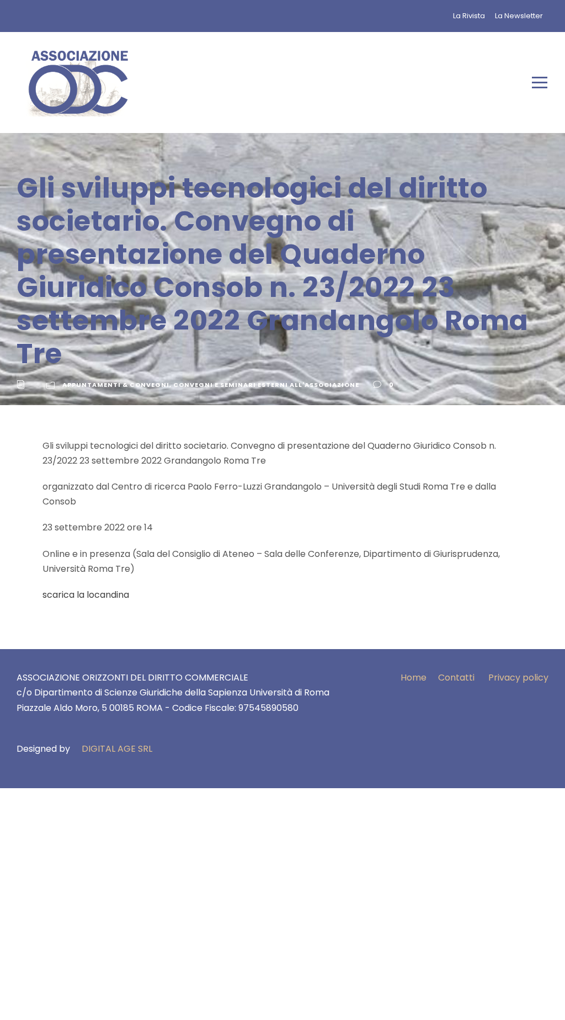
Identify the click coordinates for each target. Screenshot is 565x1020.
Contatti (456, 677)
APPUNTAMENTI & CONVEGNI (115, 384)
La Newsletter (519, 15)
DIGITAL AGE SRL (117, 748)
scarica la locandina (85, 594)
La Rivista (469, 15)
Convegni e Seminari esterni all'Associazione (266, 384)
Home (414, 677)
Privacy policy (518, 677)
